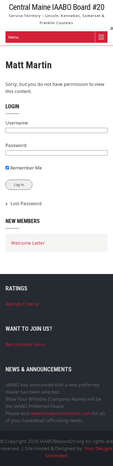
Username (16, 123)
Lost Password (26, 203)
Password (16, 145)
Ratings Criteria (22, 304)
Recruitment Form (25, 344)
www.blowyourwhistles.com (60, 413)
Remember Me (25, 168)
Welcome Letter (28, 243)
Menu (13, 37)
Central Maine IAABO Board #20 (56, 7)
